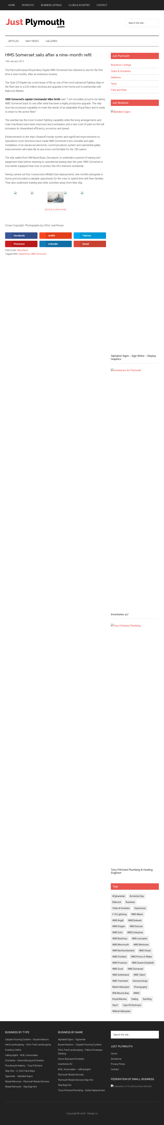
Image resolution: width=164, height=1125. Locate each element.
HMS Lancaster (139, 938)
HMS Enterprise (135, 932)
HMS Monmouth (120, 944)
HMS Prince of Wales (141, 956)
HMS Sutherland (120, 975)
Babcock (116, 902)
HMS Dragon (118, 926)
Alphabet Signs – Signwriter (72, 1039)
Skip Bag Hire (64, 1085)
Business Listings (121, 64)
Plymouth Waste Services (71, 1074)
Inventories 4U (119, 614)
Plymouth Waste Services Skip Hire (75, 1080)
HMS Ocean (145, 950)
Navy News (22, 250)
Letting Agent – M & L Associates (21, 1055)
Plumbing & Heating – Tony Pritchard (23, 1065)
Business (130, 902)
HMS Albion (137, 914)
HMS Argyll (117, 920)
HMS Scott (117, 969)
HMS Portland (119, 956)
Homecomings (140, 981)
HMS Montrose (141, 944)
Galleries (116, 77)
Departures (24, 254)
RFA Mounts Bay (120, 993)
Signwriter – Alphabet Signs (19, 1076)
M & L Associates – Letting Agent (74, 1069)
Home (114, 1053)
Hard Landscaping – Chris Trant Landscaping (28, 1044)
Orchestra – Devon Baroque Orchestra (24, 1060)
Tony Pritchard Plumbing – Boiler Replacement (81, 1090)
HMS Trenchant (120, 981)
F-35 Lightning (119, 914)
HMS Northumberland (123, 950)
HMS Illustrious (119, 938)
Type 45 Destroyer (132, 1005)
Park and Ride (118, 89)
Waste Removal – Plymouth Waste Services (27, 1081)
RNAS (136, 993)
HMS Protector (119, 962)
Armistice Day (137, 896)
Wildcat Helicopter (121, 1011)
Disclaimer (116, 1059)
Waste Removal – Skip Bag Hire (21, 1086)
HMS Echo (117, 932)
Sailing (134, 999)
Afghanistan (118, 896)
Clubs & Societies (121, 71)
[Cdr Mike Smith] (39, 198)
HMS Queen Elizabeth (143, 962)
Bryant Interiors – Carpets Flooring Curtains (80, 1044)
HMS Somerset (38, 254)
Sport (115, 1005)
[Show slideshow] (55, 209)
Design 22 (92, 1113)
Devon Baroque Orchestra (71, 1059)
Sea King (147, 999)
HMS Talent (139, 975)
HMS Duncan (136, 926)
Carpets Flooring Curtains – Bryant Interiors (27, 1039)
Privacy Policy (118, 1064)
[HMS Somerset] (22, 198)
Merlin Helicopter (120, 987)
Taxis (114, 83)
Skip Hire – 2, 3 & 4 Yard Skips (20, 1071)
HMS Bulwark (135, 920)
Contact (115, 1069)
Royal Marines (119, 999)
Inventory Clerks (13, 1050)
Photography (140, 987)
